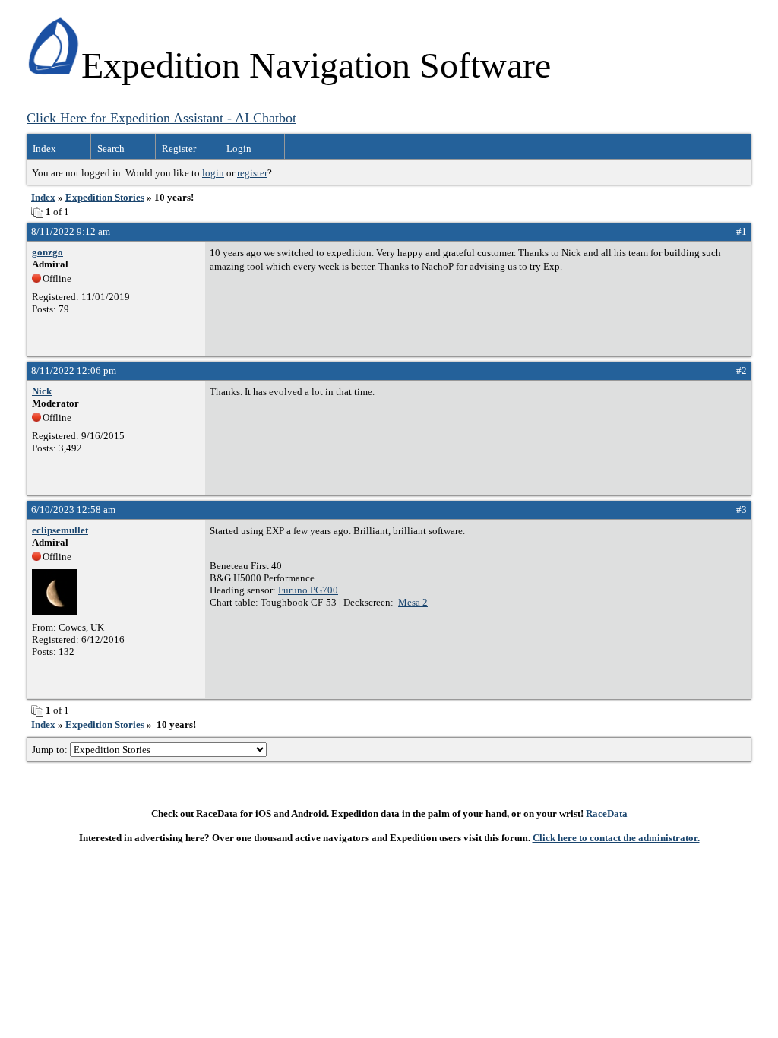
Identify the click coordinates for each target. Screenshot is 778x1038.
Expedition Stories (104, 197)
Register (179, 148)
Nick (42, 391)
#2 (741, 370)
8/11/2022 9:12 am (70, 231)
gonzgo (47, 252)
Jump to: (51, 749)
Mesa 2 (413, 602)
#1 (741, 231)
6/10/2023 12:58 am (73, 509)
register (252, 173)
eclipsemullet (60, 530)
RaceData (607, 813)
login (213, 173)
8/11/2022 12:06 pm (73, 370)
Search (111, 148)
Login (238, 148)
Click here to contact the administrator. (616, 837)
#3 (741, 509)
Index (44, 148)
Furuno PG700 (308, 590)
